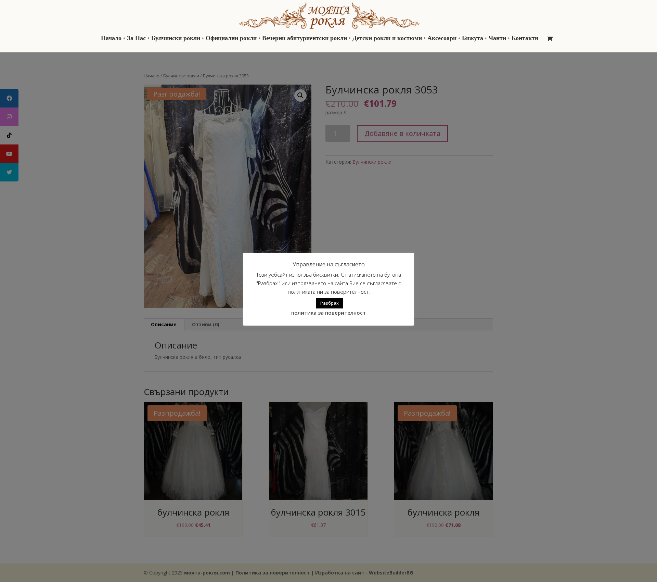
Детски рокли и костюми (387, 38)
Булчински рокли (175, 38)
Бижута (472, 38)
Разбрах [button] (329, 303)
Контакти (525, 38)
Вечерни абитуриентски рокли (304, 38)
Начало (111, 38)
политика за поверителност (328, 312)
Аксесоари (441, 38)
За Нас (136, 38)
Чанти (497, 38)
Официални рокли (231, 38)
